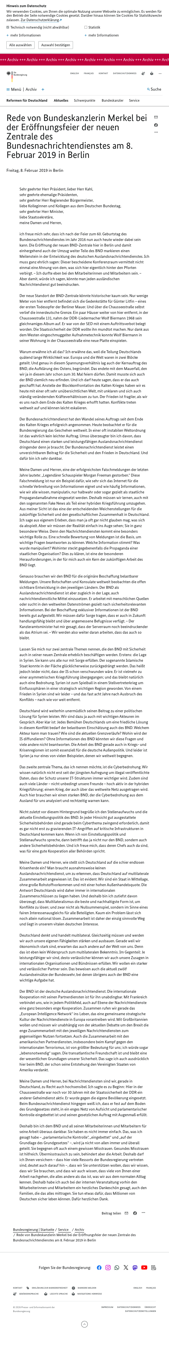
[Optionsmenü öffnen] (156, 133)
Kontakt (103, 73)
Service (135, 100)
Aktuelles (61, 100)
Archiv (79, 1229)
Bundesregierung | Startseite (33, 1229)
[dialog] (84, 27)
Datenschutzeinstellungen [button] (140, 1311)
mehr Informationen (25, 35)
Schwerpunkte (85, 100)
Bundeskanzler (112, 100)
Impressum (107, 1307)
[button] (160, 73)
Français (89, 73)
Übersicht (150, 1307)
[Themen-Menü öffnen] (43, 89)
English (74, 73)
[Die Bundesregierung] (16, 76)
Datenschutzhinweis (124, 73)
